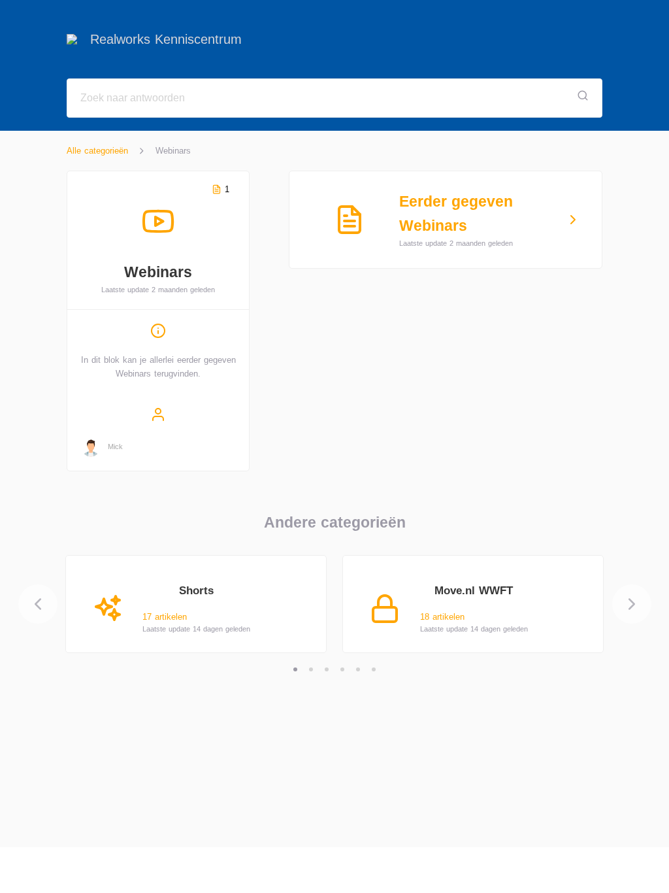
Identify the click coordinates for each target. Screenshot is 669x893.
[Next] (631, 604)
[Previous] (37, 604)
